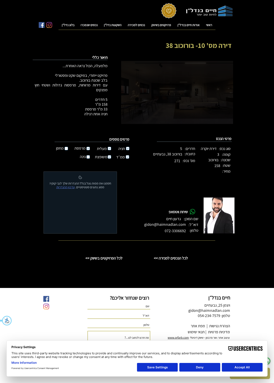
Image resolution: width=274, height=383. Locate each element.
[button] (6, 321)
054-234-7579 (209, 315)
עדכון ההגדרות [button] (65, 187)
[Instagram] (49, 25)
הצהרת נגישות (219, 325)
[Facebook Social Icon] (42, 25)
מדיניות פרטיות (218, 331)
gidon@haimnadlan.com (165, 224)
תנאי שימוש (196, 331)
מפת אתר (198, 325)
